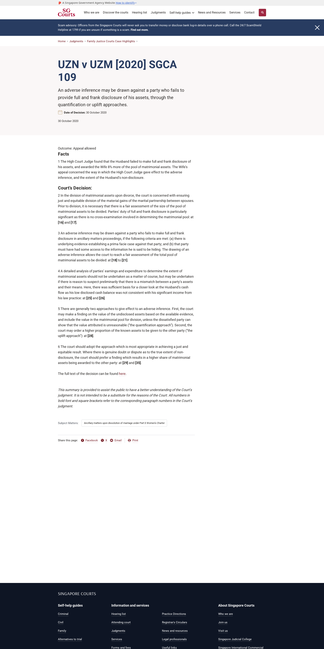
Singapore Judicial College (235, 639)
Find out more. (139, 30)
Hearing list (139, 12)
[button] (126, 3)
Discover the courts (115, 12)
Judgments (158, 12)
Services (234, 12)
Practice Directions (174, 614)
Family (62, 630)
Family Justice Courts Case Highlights (111, 41)
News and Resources (212, 12)
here (122, 374)
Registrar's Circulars (174, 622)
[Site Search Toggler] (262, 12)
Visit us (223, 630)
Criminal (63, 614)
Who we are (91, 12)
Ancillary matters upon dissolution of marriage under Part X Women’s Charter (124, 423)
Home (62, 41)
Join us (222, 622)
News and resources (175, 630)
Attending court (121, 622)
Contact (249, 12)
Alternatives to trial (70, 639)
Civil (60, 622)
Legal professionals (174, 639)
